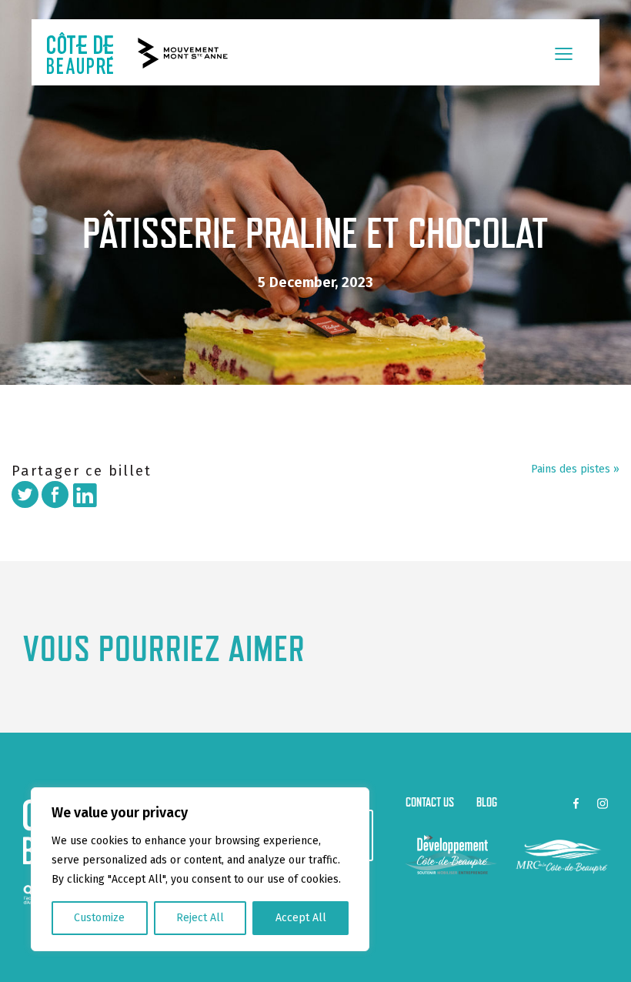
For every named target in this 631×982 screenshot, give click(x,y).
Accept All (300, 917)
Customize (99, 917)
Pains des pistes (570, 469)
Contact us (430, 802)
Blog (486, 802)
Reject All (200, 917)
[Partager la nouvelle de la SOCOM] (55, 494)
